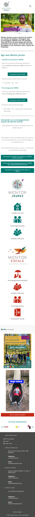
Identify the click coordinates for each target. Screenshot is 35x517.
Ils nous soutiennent (17, 422)
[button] (14, 33)
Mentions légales (17, 512)
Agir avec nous (7, 443)
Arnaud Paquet (25, 515)
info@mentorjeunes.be (15, 463)
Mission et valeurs (8, 439)
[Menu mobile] (31, 6)
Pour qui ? (6, 441)
